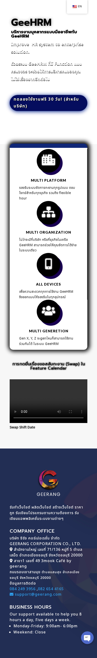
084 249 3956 (23, 589)
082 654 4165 (51, 589)
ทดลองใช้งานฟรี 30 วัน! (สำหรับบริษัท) (46, 102)
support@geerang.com (38, 594)
